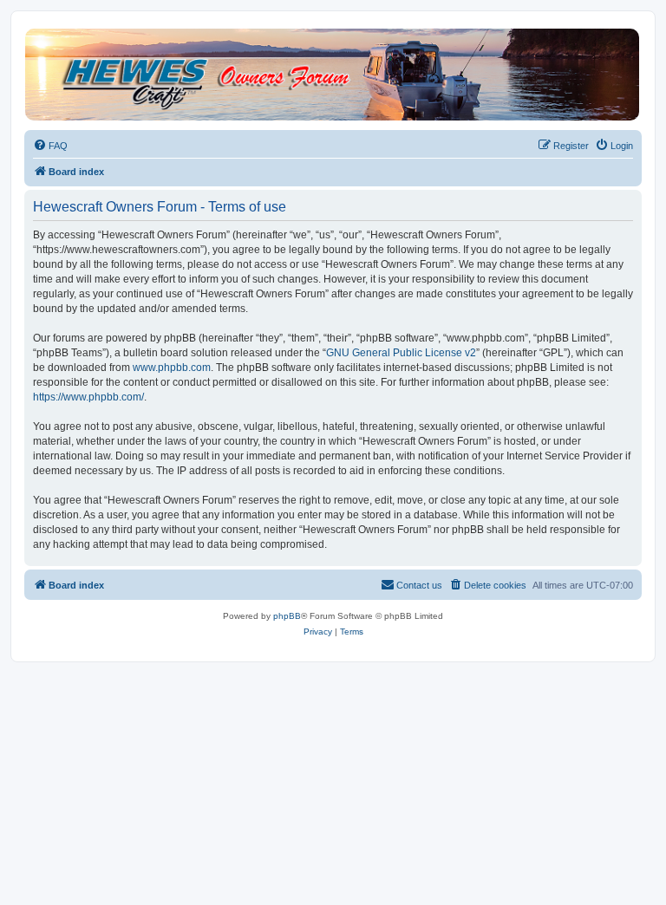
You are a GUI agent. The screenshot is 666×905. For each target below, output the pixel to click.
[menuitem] (50, 145)
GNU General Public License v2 (401, 353)
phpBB (287, 616)
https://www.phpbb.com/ (88, 397)
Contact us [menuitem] (419, 585)
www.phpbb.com (172, 367)
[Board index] (332, 74)
